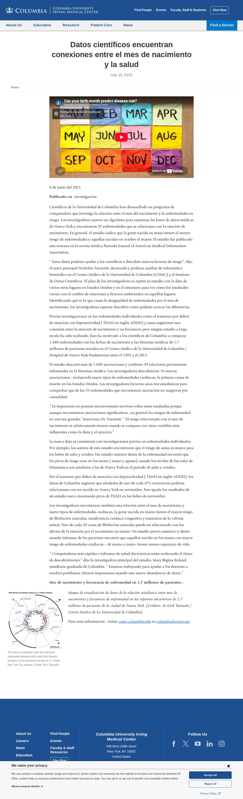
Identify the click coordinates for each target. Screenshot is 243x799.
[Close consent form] (229, 766)
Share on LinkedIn (226, 87)
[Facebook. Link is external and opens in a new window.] (174, 744)
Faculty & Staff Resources (62, 750)
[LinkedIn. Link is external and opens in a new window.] (210, 744)
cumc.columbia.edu (135, 621)
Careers (22, 741)
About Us (23, 734)
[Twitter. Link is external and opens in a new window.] (186, 744)
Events (161, 10)
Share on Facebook (214, 87)
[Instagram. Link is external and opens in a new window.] (222, 744)
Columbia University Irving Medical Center (97, 711)
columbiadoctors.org (173, 621)
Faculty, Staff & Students (188, 10)
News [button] (128, 25)
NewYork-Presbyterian (149, 712)
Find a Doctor (222, 25)
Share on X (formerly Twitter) (220, 87)
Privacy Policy (208, 793)
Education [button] (42, 25)
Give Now (219, 10)
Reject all (210, 783)
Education (24, 755)
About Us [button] (14, 25)
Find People (143, 10)
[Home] (52, 10)
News (15, 87)
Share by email (232, 87)
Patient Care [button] (101, 25)
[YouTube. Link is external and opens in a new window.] (198, 744)
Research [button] (71, 25)
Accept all (210, 775)
